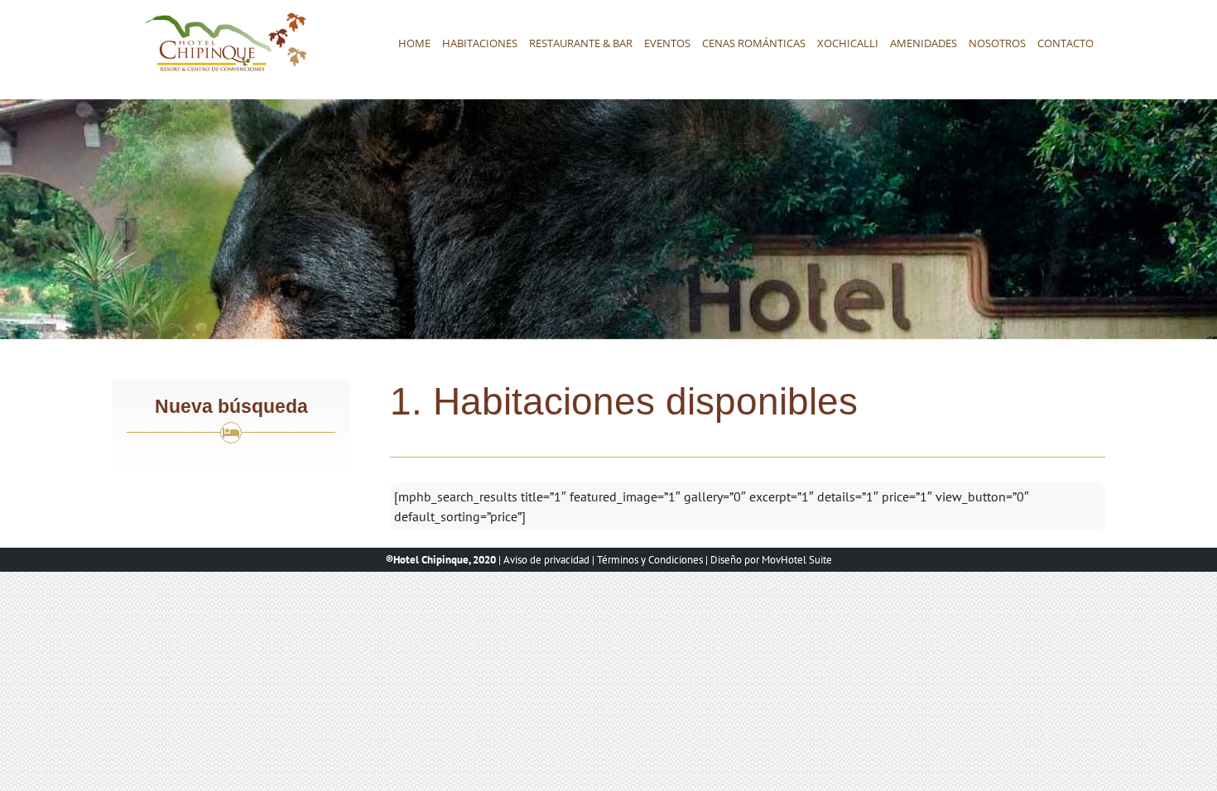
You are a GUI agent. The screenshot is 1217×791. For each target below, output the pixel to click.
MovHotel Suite (797, 560)
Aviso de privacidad (546, 560)
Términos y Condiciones (650, 560)
